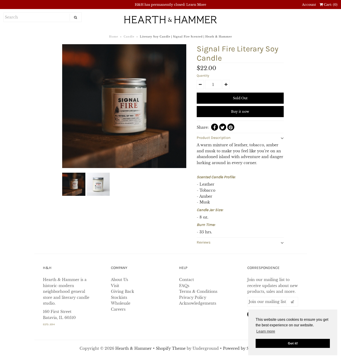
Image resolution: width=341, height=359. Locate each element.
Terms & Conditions (198, 291)
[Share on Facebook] (214, 127)
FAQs (184, 285)
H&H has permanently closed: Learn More (170, 5)
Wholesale (120, 303)
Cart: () (330, 5)
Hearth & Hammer (134, 348)
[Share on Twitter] (222, 127)
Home (113, 36)
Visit (115, 285)
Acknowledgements (197, 303)
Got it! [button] (293, 343)
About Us (119, 279)
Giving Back (122, 291)
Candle (129, 36)
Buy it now (240, 111)
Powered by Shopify (242, 348)
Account (309, 5)
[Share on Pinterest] (230, 127)
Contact (186, 279)
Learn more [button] (265, 331)
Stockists (119, 297)
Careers (118, 309)
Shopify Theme (171, 348)
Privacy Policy (192, 297)
